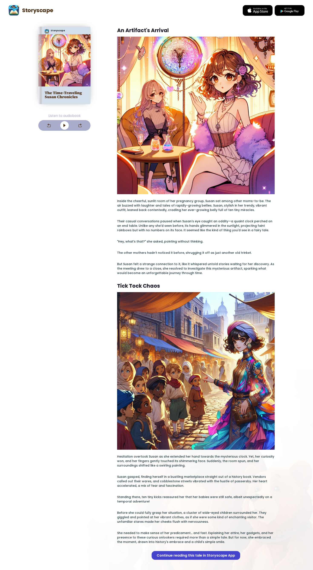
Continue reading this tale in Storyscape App (196, 555)
